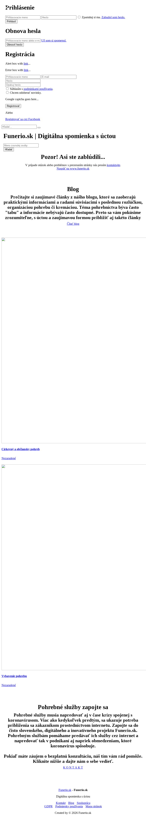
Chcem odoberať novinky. (25, 92)
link (26, 63)
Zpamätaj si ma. (91, 17)
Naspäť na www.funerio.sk (73, 168)
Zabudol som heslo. (113, 17)
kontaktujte (113, 165)
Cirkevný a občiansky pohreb (21, 449)
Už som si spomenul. (53, 40)
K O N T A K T (73, 767)
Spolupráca (83, 803)
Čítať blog (73, 223)
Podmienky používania (69, 806)
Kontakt (61, 803)
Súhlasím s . (31, 88)
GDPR (48, 806)
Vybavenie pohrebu (14, 676)
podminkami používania (38, 88)
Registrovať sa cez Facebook (22, 119)
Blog (71, 803)
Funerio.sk (65, 790)
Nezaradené (9, 458)
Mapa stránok (94, 806)
